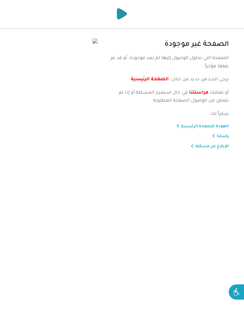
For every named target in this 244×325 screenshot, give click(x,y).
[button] (236, 292)
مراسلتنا (198, 92)
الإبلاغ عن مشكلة (212, 146)
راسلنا (223, 136)
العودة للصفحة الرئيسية (205, 126)
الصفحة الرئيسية (150, 79)
